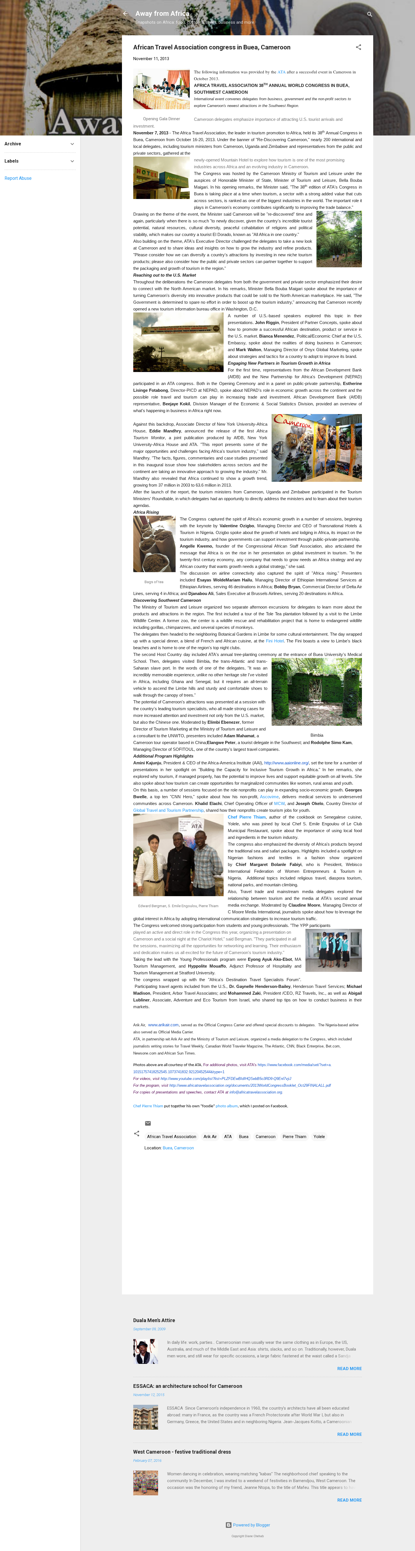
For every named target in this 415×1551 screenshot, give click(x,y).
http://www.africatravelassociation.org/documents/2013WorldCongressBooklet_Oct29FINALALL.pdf (250, 1085)
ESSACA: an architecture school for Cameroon (187, 1386)
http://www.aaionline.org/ (286, 762)
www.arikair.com (163, 1025)
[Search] (369, 15)
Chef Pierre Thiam (247, 817)
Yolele (319, 1136)
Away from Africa (162, 13)
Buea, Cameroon (178, 1147)
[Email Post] (148, 1125)
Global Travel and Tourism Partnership (168, 810)
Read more (349, 1368)
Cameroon (266, 1136)
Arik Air (210, 1136)
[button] (358, 48)
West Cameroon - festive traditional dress (182, 1452)
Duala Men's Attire (154, 1320)
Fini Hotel (275, 640)
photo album (227, 1106)
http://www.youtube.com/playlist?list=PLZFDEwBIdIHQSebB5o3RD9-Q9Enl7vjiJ (226, 1079)
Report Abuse (18, 178)
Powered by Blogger (251, 1525)
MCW (279, 803)
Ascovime (269, 796)
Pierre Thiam (294, 1136)
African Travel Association (171, 1136)
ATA (282, 72)
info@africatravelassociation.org (256, 1092)
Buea (243, 1136)
